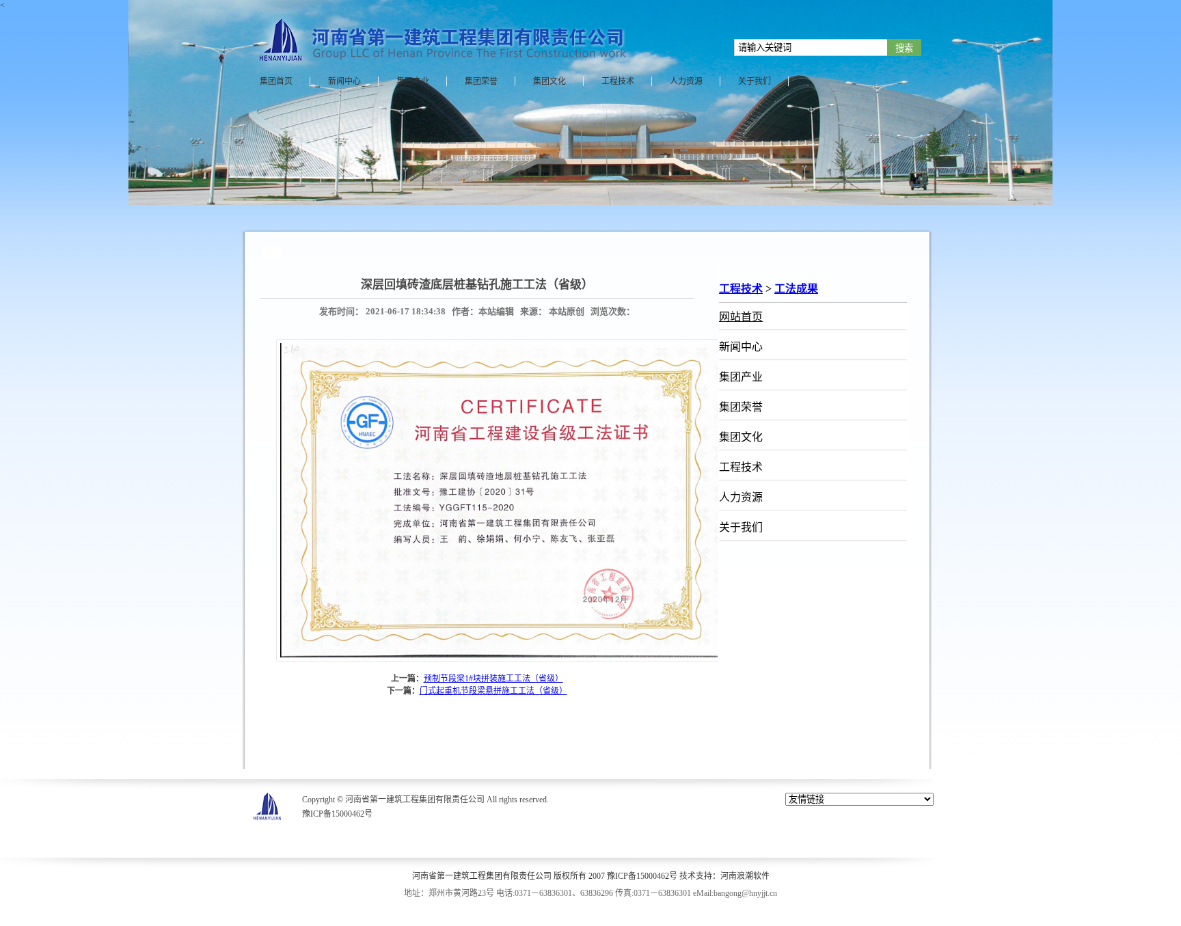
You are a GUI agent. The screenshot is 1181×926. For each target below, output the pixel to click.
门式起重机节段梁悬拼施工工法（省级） (493, 691)
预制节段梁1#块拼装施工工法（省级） (493, 678)
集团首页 (276, 81)
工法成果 (796, 289)
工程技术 (741, 289)
